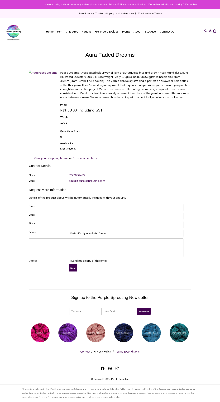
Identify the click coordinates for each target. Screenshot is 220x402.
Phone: (32, 175)
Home (50, 31)
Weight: (64, 117)
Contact (85, 351)
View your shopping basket (51, 158)
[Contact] (151, 343)
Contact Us (167, 31)
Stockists (151, 31)
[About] (68, 343)
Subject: (33, 232)
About (138, 31)
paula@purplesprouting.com (87, 180)
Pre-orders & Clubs (106, 31)
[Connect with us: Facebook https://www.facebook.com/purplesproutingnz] (102, 368)
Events (126, 31)
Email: (32, 180)
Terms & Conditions (127, 351)
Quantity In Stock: (70, 131)
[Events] (95, 343)
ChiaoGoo (72, 31)
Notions (86, 31)
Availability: (67, 143)
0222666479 (77, 175)
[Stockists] (123, 343)
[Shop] (40, 343)
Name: (32, 206)
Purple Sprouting (120, 379)
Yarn (59, 31)
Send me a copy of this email (89, 260)
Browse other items (85, 158)
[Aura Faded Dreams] (43, 72)
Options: (33, 260)
